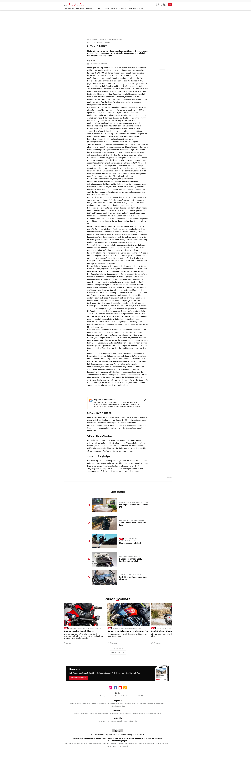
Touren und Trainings (99, 696)
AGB (91, 713)
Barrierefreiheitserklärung (153, 713)
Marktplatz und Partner (99, 703)
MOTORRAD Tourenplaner (115, 703)
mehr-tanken (129, 743)
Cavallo (105, 743)
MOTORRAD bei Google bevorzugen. (128, 406)
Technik (107, 8)
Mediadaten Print (126, 696)
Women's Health (123, 746)
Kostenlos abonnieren (78, 678)
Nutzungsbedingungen (101, 713)
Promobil (166, 743)
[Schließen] (145, 400)
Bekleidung (89, 8)
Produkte (129, 1)
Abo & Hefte (133, 721)
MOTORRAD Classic (116, 721)
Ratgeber (121, 8)
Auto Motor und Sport (80, 743)
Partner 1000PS (138, 696)
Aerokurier (68, 743)
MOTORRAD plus (130, 703)
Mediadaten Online (113, 696)
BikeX (90, 743)
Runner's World (111, 746)
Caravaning (97, 743)
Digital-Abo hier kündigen (156, 703)
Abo (120, 1)
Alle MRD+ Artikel (69, 8)
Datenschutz (114, 713)
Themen (141, 713)
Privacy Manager (125, 713)
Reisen (113, 8)
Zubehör (98, 8)
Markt (141, 8)
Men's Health (138, 743)
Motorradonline (149, 743)
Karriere (134, 713)
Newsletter (86, 703)
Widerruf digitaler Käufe (117, 706)
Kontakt (76, 713)
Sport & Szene (131, 8)
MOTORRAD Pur (141, 703)
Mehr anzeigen (116, 652)
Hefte (124, 1)
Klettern (120, 743)
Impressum (84, 713)
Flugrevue (113, 743)
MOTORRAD (102, 721)
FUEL (125, 721)
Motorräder (79, 8)
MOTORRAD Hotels (75, 703)
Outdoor (158, 743)
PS (108, 721)
